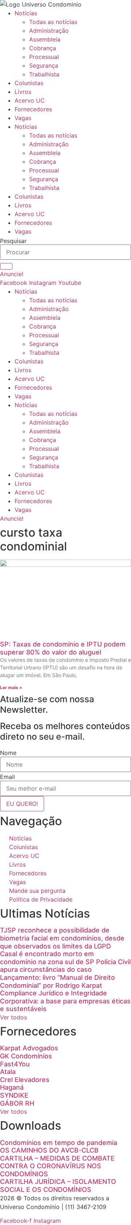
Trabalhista (44, 74)
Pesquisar (13, 241)
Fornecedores (33, 109)
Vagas (23, 118)
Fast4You (15, 1064)
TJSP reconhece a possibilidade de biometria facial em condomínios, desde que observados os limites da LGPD (62, 938)
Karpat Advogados (29, 1048)
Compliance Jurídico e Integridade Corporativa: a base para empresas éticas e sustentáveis (65, 1001)
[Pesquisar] (6, 266)
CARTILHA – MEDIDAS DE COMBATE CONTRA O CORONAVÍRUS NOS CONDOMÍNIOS (57, 1166)
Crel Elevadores (24, 1079)
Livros (23, 91)
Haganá (12, 1087)
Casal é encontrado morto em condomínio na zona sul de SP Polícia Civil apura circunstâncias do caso (65, 961)
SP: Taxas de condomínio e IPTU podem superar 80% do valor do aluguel (63, 648)
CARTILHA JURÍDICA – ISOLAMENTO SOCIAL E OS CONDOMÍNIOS (58, 1185)
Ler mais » (11, 687)
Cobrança (42, 48)
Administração (49, 30)
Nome (8, 753)
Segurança (43, 65)
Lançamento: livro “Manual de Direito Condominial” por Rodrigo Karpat (57, 981)
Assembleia (44, 39)
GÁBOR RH (17, 1103)
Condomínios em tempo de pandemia (58, 1142)
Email (7, 777)
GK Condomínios (26, 1056)
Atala (8, 1071)
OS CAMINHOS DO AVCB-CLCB (49, 1150)
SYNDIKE (14, 1095)
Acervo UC (30, 100)
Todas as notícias (53, 21)
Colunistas (29, 83)
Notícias (26, 13)
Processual (44, 56)
